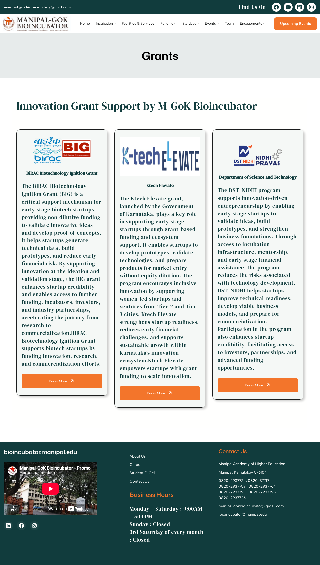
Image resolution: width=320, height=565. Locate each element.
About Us (138, 456)
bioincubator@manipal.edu (243, 514)
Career (136, 464)
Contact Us (139, 481)
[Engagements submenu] (264, 24)
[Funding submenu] (175, 24)
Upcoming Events (295, 23)
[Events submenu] (218, 24)
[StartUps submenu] (198, 24)
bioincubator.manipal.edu (40, 452)
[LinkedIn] (299, 7)
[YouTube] (288, 7)
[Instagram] (311, 7)
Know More (58, 381)
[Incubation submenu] (115, 24)
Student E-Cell (143, 473)
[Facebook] (276, 7)
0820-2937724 (232, 480)
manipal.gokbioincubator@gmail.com (37, 7)
